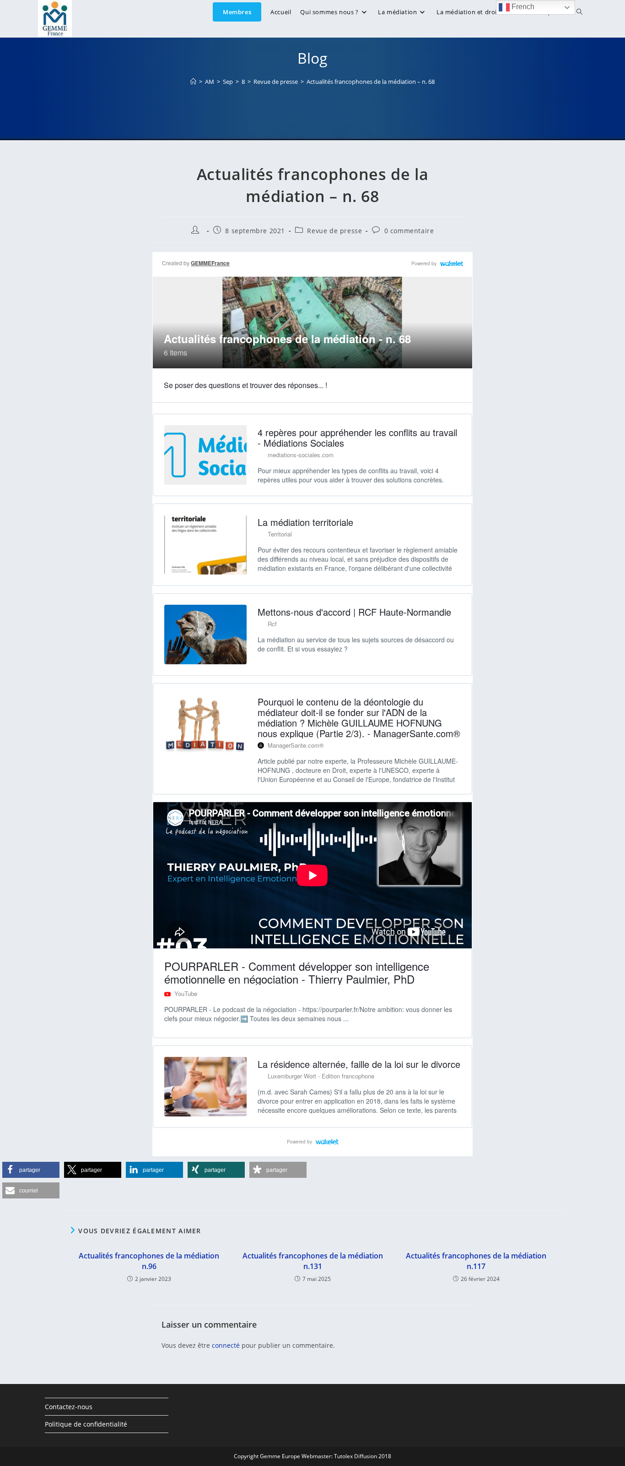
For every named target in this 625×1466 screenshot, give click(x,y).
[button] (30, 1170)
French (522, 7)
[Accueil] (193, 81)
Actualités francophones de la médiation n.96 (149, 1261)
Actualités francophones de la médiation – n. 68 (371, 81)
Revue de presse (334, 230)
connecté (226, 1345)
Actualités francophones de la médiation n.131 (312, 1261)
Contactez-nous (68, 1406)
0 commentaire (409, 230)
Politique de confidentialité (86, 1424)
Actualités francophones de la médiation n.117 (476, 1261)
